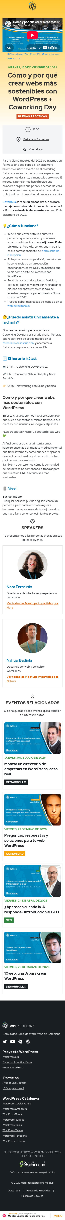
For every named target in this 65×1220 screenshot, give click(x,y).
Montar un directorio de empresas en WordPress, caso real (31, 769)
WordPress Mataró (12, 1130)
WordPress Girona (12, 1114)
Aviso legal (14, 1190)
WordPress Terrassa (13, 1141)
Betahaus (9, 202)
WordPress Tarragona (14, 1135)
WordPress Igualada (13, 1119)
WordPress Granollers (14, 1109)
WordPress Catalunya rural (17, 1103)
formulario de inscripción (18, 343)
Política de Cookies (32, 1196)
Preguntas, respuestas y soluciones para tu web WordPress (26, 840)
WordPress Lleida (12, 1125)
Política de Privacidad (38, 1190)
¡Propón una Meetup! (14, 1083)
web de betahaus (19, 306)
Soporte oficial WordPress (17, 1062)
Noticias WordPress (13, 1067)
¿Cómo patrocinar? (13, 1088)
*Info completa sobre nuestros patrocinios (33, 1172)
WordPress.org (10, 1057)
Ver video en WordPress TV (25, 54)
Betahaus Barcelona (36, 139)
